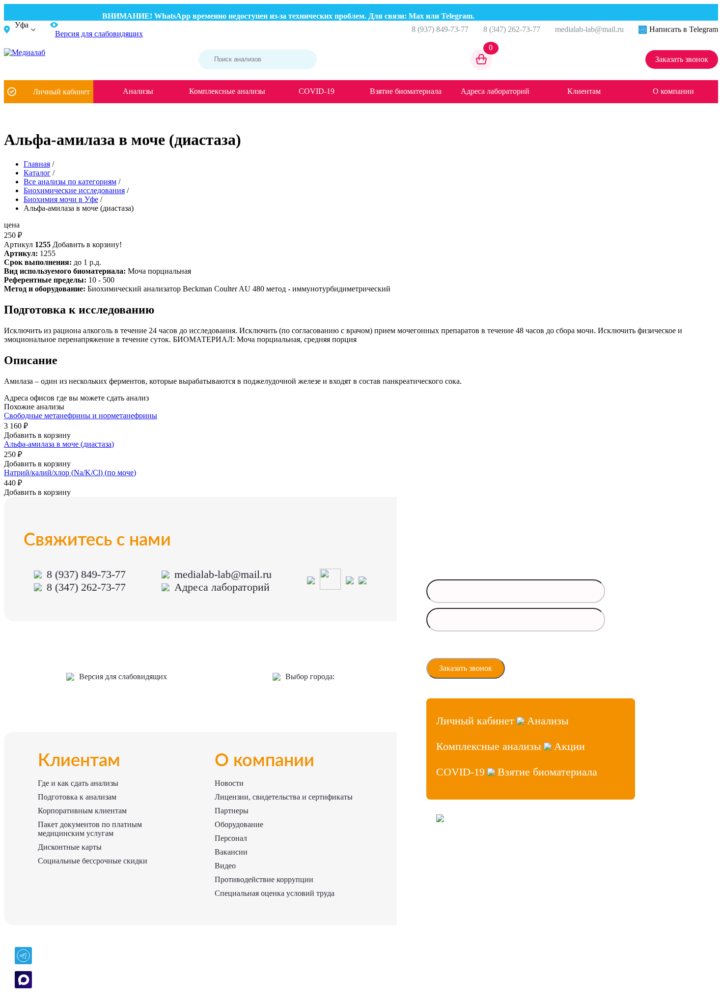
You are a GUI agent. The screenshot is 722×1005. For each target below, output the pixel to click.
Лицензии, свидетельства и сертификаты (284, 797)
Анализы (138, 91)
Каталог (37, 173)
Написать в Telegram (683, 29)
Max (406, 16)
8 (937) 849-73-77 (440, 29)
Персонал (231, 838)
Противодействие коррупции (264, 879)
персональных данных (470, 653)
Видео (225, 865)
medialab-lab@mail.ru (589, 29)
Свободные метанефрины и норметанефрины (80, 415)
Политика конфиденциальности (479, 888)
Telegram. (448, 16)
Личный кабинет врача (467, 853)
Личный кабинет (61, 91)
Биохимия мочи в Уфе (61, 199)
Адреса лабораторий (495, 91)
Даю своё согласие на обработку (482, 650)
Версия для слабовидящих (123, 676)
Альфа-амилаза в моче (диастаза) (59, 444)
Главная (37, 164)
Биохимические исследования (74, 190)
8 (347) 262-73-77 (511, 29)
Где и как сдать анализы (78, 783)
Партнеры (232, 810)
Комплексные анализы (227, 91)
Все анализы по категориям (70, 181)
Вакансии (231, 852)
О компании (673, 91)
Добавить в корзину (37, 435)
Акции (569, 746)
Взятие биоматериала (406, 91)
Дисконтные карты (70, 847)
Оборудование (239, 824)
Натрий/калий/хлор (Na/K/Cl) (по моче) (70, 472)
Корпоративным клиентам (82, 810)
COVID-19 (316, 91)
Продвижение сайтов (465, 871)
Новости (229, 783)
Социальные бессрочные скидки (92, 861)
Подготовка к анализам (77, 797)
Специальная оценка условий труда (274, 893)
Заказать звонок (681, 59)
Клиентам (584, 91)
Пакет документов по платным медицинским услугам (90, 828)
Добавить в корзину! (87, 244)
